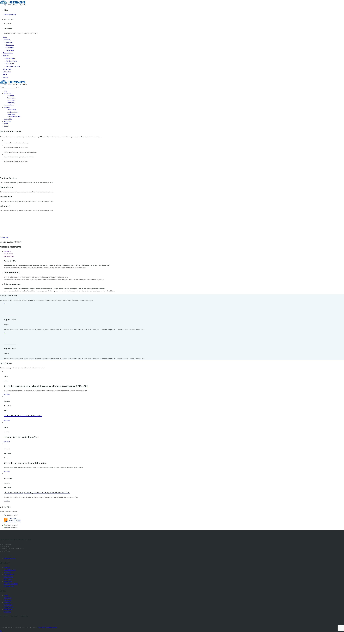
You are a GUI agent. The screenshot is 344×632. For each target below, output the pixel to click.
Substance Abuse (9, 256)
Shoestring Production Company (47, 627)
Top (1, 631)
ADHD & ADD (7, 251)
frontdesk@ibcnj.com (10, 14)
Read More (7, 394)
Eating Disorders (8, 254)
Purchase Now (4, 237)
